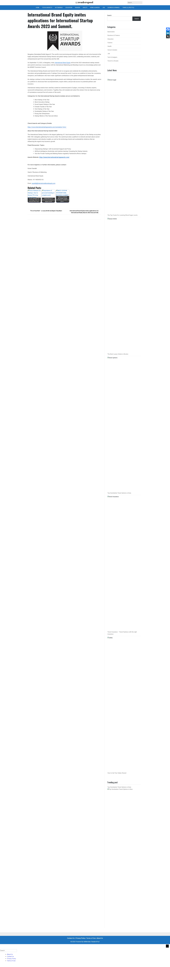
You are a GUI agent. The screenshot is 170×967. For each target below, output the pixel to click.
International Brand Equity (62, 62)
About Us (100, 938)
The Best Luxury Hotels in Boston (117, 354)
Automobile (59, 7)
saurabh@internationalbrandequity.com (43, 183)
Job (103, 7)
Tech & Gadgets (47, 7)
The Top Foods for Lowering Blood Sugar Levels (122, 215)
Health (85, 7)
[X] (168, 36)
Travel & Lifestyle (128, 7)
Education (69, 7)
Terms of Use (91, 938)
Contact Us (71, 938)
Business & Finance (114, 7)
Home (37, 7)
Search (109, 15)
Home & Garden (95, 7)
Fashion (77, 7)
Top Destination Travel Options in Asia (119, 493)
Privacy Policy (80, 938)
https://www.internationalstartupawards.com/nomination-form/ (47, 127)
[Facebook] (168, 29)
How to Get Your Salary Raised (116, 773)
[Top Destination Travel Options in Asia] (124, 855)
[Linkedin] (168, 33)
